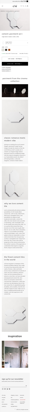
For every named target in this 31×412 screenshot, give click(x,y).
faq (11, 397)
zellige (12, 404)
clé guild (3, 397)
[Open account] (25, 6)
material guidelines (6, 70)
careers (3, 399)
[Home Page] (15, 6)
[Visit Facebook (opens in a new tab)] (7, 389)
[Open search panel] (23, 6)
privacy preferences (19, 381)
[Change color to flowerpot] (9, 50)
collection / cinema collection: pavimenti (9, 11)
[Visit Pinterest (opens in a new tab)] (5, 389)
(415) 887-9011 (14, 406)
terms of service (11, 381)
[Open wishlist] (21, 6)
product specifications (6, 69)
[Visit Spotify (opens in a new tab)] (9, 389)
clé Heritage (8, 67)
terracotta (22, 395)
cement (21, 397)
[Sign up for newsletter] (15, 386)
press (3, 401)
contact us (4, 406)
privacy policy (4, 381)
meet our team (14, 401)
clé (19, 409)
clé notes (4, 395)
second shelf (22, 399)
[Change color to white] (3, 50)
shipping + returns (14, 395)
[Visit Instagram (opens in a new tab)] (3, 389)
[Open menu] (2, 6)
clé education (4, 404)
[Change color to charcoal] (6, 50)
